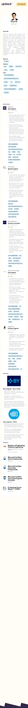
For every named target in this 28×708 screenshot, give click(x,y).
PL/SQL (10, 154)
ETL (20, 306)
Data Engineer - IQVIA (10, 422)
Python (6, 61)
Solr (21, 316)
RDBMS (11, 66)
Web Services (15, 319)
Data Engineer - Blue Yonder (11, 389)
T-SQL (13, 358)
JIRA (9, 319)
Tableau (6, 92)
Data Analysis (12, 146)
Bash (5, 85)
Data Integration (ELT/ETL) (11, 78)
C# (11, 82)
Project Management (10, 89)
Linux (9, 258)
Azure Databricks (13, 211)
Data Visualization (13, 214)
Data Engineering (8, 75)
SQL (5, 66)
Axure (5, 82)
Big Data (17, 82)
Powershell (13, 85)
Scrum (20, 89)
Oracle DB (18, 66)
